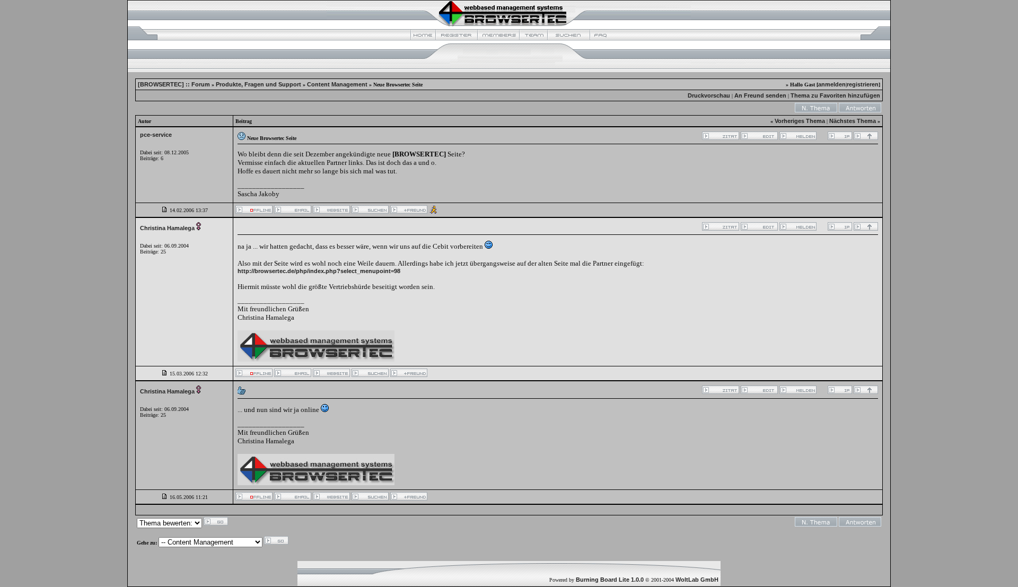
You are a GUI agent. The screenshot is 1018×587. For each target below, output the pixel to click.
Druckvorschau (709, 95)
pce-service (156, 135)
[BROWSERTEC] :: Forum (174, 84)
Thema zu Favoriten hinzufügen (835, 95)
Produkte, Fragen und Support (258, 84)
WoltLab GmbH (696, 579)
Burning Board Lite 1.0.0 (610, 579)
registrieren (863, 84)
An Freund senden (760, 95)
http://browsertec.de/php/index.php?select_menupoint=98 (319, 271)
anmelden (832, 84)
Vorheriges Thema (800, 121)
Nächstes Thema (852, 121)
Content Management (337, 84)
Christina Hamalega (167, 228)
